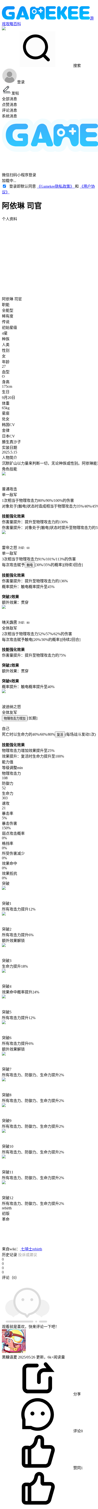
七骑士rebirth (31, 1249)
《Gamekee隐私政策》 (56, 186)
